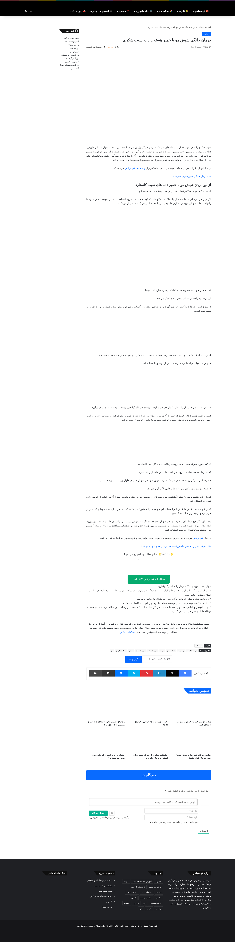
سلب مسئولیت (105, 891)
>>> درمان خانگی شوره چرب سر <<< (192, 176)
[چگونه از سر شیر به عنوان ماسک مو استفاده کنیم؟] (192, 707)
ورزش (136, 903)
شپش (131, 651)
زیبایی (200, 27)
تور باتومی (74, 51)
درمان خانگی (192, 651)
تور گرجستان (73, 45)
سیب (162, 651)
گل (141, 909)
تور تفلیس (74, 48)
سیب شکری (152, 651)
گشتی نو (75, 68)
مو (112, 651)
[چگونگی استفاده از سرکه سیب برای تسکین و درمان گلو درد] (148, 741)
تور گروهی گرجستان (70, 55)
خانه (207, 27)
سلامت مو (171, 651)
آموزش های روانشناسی (142, 881)
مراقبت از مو (121, 651)
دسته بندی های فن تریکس (101, 896)
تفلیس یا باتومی (72, 61)
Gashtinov (68, 41)
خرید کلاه (68, 38)
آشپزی (158, 881)
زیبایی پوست (132, 892)
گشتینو (76, 41)
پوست (126, 903)
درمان (159, 892)
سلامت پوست (145, 898)
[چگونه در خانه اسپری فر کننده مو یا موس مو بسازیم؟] (105, 741)
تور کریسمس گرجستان (69, 65)
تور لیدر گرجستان (71, 58)
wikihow (199, 646)
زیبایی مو (181, 651)
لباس (133, 898)
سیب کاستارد (140, 651)
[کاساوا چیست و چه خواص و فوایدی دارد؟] (148, 707)
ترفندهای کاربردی (138, 887)
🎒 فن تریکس (202, 11)
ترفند (126, 881)
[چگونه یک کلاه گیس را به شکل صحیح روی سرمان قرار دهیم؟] (192, 741)
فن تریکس (197, 538)
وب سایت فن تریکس (135, 168)
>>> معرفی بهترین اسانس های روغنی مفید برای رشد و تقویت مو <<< (176, 546)
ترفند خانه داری (155, 887)
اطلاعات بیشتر (128, 632)
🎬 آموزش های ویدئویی (101, 11)
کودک (149, 909)
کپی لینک (133, 659)
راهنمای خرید (147, 892)
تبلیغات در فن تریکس (103, 885)
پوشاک (158, 909)
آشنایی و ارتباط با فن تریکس (99, 880)
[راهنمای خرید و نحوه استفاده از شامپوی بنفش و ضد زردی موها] (105, 707)
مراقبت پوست (155, 903)
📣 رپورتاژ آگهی (78, 11)
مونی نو (75, 38)
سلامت (158, 898)
